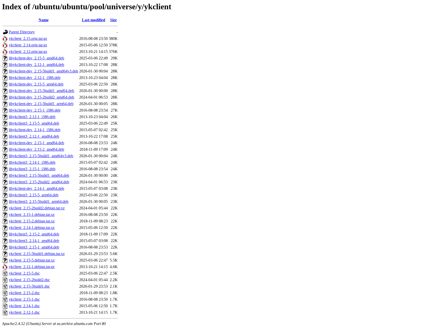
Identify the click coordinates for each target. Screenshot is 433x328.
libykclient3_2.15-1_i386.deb (32, 169)
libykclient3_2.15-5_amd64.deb (34, 123)
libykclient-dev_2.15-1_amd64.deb (36, 143)
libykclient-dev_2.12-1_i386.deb (34, 77)
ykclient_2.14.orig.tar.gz (28, 45)
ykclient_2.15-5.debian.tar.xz (32, 260)
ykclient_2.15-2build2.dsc (29, 280)
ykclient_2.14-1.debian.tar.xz (32, 227)
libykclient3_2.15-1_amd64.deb (34, 247)
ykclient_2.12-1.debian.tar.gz (32, 267)
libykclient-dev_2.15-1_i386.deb (34, 110)
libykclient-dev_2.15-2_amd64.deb (36, 149)
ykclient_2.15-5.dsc (24, 273)
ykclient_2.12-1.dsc (24, 312)
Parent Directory (22, 32)
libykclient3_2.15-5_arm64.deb (33, 195)
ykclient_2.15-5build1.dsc (29, 286)
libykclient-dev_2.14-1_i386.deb (34, 130)
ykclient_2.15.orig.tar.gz (28, 38)
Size (113, 20)
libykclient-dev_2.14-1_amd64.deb (36, 188)
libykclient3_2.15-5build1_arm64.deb (38, 201)
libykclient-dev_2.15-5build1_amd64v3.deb (43, 71)
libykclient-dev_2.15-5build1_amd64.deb (41, 91)
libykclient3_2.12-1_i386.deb (32, 117)
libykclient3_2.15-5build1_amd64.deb (39, 175)
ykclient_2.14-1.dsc (24, 306)
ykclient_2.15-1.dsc (24, 299)
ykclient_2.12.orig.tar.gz (28, 51)
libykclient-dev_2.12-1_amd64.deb (36, 64)
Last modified (93, 20)
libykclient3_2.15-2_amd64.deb (34, 234)
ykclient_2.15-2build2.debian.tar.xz (37, 208)
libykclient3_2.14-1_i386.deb (32, 162)
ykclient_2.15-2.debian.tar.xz (32, 221)
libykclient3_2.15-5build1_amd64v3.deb (41, 156)
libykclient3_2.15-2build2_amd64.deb (39, 182)
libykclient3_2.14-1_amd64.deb (34, 240)
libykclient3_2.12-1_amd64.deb (34, 136)
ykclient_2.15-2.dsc (24, 293)
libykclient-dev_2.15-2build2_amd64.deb (41, 97)
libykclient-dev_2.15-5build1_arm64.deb (41, 104)
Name (44, 20)
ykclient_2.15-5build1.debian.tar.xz (37, 254)
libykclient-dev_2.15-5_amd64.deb (36, 58)
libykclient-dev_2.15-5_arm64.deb (36, 84)
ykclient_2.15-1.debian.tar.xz (32, 214)
